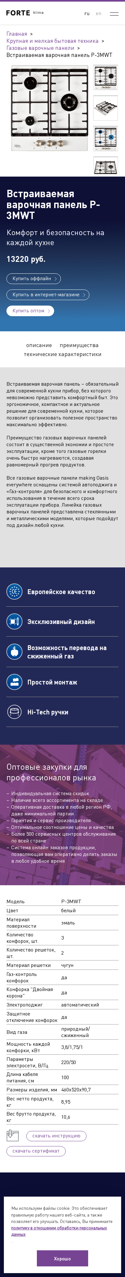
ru (86, 13)
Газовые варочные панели (40, 47)
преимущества (79, 345)
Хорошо (62, 1258)
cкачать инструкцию (56, 1135)
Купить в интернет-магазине (46, 294)
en (98, 13)
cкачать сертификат (36, 1150)
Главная (16, 33)
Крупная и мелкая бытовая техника (52, 40)
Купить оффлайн (32, 278)
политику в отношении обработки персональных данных (59, 1231)
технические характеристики (63, 354)
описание (39, 345)
